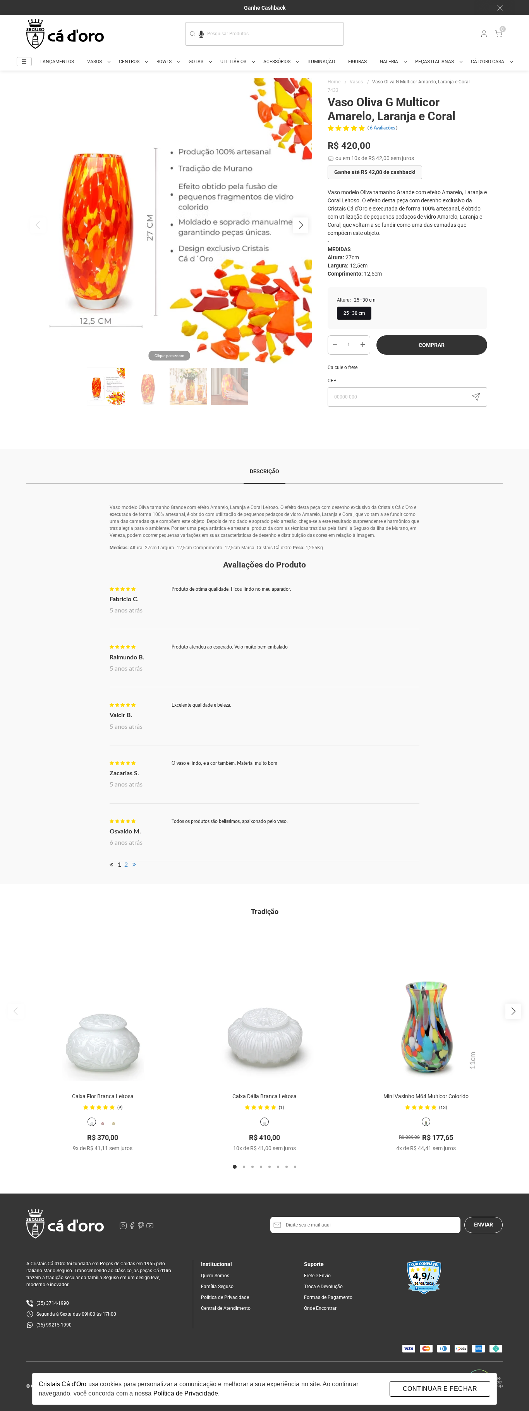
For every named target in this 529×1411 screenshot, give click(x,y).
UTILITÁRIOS (233, 61)
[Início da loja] (65, 34)
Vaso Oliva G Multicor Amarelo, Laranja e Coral (421, 82)
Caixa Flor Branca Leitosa (103, 1096)
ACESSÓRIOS (276, 61)
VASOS (94, 61)
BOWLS (164, 61)
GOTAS (196, 61)
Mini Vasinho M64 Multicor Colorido (426, 1096)
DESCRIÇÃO (264, 471)
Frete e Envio (317, 1275)
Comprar (432, 345)
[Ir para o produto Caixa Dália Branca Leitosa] (264, 1004)
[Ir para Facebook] (132, 1228)
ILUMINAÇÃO (321, 61)
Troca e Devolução (323, 1286)
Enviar (483, 1224)
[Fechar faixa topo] (496, 8)
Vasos (359, 82)
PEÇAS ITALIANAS (434, 61)
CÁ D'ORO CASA (487, 61)
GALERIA (389, 61)
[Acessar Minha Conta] (483, 35)
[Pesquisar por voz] (201, 33)
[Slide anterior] (16, 1011)
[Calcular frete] (476, 397)
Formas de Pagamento (328, 1297)
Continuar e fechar (440, 1388)
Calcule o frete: (343, 367)
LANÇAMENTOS (57, 61)
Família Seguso (217, 1286)
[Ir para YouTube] (150, 1228)
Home (337, 82)
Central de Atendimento (226, 1308)
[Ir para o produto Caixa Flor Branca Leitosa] (102, 1004)
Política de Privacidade (225, 1297)
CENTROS (129, 61)
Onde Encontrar (320, 1308)
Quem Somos (215, 1275)
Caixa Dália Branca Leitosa (264, 1096)
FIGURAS (357, 61)
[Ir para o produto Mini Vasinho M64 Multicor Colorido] (426, 1004)
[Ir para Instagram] (123, 1228)
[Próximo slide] (513, 1011)
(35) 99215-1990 (54, 1325)
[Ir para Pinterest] (141, 1228)
